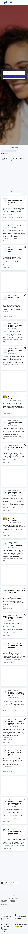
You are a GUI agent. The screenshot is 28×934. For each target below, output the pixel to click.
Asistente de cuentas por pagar (15, 201)
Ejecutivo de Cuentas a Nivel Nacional (15, 618)
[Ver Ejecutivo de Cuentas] (5, 226)
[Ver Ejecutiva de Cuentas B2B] (5, 249)
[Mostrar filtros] (23, 73)
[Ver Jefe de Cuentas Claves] (5, 447)
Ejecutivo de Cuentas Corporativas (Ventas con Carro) (15, 645)
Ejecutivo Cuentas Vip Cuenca (15, 397)
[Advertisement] (14, 176)
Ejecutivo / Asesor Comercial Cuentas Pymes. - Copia (14, 831)
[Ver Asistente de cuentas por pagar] (5, 200)
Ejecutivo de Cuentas (15, 226)
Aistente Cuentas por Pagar (15, 423)
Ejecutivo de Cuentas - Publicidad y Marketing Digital (16, 693)
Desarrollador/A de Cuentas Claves (14, 493)
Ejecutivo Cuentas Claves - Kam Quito (16, 591)
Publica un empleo (21, 916)
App (4, 908)
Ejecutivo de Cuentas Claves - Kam (15, 326)
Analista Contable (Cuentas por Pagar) (15, 544)
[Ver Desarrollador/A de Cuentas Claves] (5, 492)
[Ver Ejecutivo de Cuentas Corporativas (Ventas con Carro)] (5, 644)
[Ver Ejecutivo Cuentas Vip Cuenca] (5, 397)
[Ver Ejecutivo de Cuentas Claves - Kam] (5, 325)
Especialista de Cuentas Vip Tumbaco (16, 519)
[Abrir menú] (25, 2)
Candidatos (19, 918)
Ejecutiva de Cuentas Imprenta (15, 351)
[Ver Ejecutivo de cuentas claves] (5, 297)
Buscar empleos (6, 916)
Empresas (19, 915)
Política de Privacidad (4, 932)
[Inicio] (5, 2)
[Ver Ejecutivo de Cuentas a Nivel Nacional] (5, 617)
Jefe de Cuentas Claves (16, 447)
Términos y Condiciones (4, 928)
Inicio (3, 915)
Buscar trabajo (14, 77)
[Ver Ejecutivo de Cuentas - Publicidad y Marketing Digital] (5, 692)
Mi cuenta (5, 920)
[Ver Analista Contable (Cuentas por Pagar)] (5, 544)
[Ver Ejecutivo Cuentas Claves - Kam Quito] (5, 590)
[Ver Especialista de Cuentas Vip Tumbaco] (5, 519)
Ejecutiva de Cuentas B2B (15, 250)
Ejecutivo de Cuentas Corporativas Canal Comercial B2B (15, 803)
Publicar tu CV (6, 918)
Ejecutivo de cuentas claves (15, 298)
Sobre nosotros (6, 926)
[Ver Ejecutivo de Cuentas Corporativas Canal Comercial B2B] (5, 801)
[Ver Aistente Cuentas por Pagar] (5, 422)
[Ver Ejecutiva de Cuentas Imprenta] (5, 350)
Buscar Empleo (15, 147)
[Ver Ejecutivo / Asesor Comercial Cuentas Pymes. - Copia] (5, 830)
